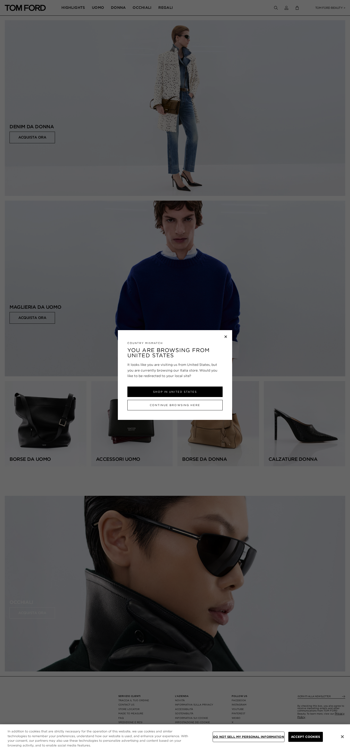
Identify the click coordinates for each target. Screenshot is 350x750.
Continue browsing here (175, 405)
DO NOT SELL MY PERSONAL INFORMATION (248, 737)
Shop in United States (175, 391)
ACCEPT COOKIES (305, 737)
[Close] (342, 736)
